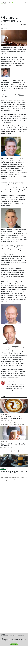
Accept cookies (14, 644)
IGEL (12, 159)
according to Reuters (13, 104)
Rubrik (19, 182)
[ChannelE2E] (7, 3)
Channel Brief (4, 414)
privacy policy (18, 640)
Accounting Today (13, 241)
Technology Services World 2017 (17, 299)
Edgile (20, 245)
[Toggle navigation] (25, 2)
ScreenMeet (15, 346)
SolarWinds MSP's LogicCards (18, 295)
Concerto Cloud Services (15, 270)
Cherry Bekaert (22, 229)
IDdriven (20, 126)
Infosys (21, 95)
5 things (3, 16)
